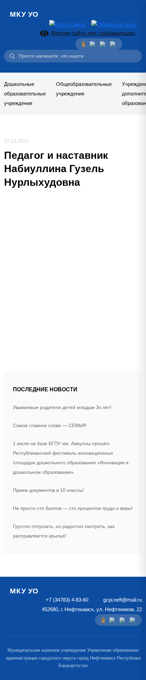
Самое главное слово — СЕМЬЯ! (50, 425)
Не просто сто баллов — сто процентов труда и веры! (73, 508)
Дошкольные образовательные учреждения (25, 93)
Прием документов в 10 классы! (48, 490)
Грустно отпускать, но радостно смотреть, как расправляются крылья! (63, 531)
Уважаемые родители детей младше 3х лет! (62, 407)
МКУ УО (24, 14)
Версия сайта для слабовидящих (92, 33)
